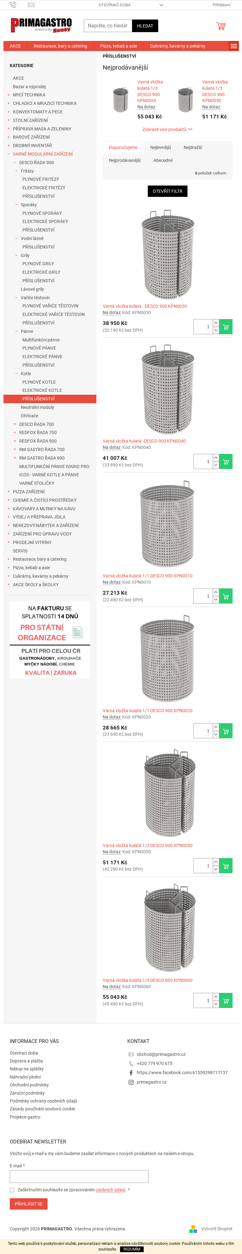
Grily (25, 255)
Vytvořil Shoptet (217, 1228)
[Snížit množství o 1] (216, 330)
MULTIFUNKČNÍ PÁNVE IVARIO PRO (54, 466)
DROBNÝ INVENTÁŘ (32, 145)
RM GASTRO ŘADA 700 (42, 449)
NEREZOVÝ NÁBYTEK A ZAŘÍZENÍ (46, 525)
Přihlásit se (29, 1203)
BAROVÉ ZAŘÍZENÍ (31, 137)
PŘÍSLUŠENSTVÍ (38, 196)
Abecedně (163, 160)
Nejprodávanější (125, 160)
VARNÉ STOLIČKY (36, 483)
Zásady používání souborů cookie (42, 1108)
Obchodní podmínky (29, 1084)
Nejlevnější (160, 147)
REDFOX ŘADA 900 (38, 441)
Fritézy (27, 171)
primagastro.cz (152, 1082)
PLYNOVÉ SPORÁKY (42, 213)
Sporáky (29, 204)
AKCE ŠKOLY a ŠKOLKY (36, 584)
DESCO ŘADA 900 (36, 162)
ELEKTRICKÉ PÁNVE (42, 356)
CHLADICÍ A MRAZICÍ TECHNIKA (45, 103)
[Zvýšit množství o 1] (216, 323)
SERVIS (20, 550)
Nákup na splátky (27, 1068)
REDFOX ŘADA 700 (38, 432)
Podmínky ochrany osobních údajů (43, 1100)
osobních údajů (110, 1189)
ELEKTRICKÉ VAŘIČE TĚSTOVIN (53, 314)
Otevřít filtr (167, 191)
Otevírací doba (114, 5)
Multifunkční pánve (41, 339)
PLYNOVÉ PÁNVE (39, 348)
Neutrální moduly (37, 407)
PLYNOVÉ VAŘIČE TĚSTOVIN (50, 305)
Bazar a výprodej (29, 86)
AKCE (18, 78)
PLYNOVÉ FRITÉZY (40, 179)
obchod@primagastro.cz (161, 1054)
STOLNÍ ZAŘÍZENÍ (30, 120)
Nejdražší (193, 147)
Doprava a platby (26, 1060)
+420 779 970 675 (154, 1063)
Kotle (26, 373)
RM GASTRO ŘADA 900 (42, 458)
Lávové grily (32, 289)
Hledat (145, 25)
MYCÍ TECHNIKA (29, 94)
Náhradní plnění (25, 1076)
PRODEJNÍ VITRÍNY (32, 542)
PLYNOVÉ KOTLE (39, 382)
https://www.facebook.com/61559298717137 (182, 1072)
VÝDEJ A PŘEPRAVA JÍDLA (39, 516)
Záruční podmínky (27, 1093)
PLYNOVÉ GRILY (38, 263)
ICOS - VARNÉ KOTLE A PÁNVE (49, 474)
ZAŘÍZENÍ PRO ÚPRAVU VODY (42, 533)
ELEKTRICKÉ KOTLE (42, 390)
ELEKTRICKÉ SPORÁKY (45, 221)
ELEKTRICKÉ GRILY (41, 272)
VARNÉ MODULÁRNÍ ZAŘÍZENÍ (43, 154)
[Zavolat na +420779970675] (19, 4)
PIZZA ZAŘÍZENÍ (29, 491)
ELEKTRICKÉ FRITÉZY (43, 187)
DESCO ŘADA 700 (36, 424)
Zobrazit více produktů (164, 129)
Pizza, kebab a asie (31, 567)
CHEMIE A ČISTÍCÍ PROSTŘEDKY (45, 500)
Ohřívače (29, 415)
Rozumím (132, 1249)
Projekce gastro (25, 1116)
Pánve (27, 331)
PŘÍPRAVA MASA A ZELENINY (42, 128)
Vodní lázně (32, 238)
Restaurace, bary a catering (39, 559)
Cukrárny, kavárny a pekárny (40, 576)
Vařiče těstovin (35, 297)
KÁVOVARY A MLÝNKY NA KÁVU (44, 508)
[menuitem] (15, 46)
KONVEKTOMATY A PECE (38, 111)
